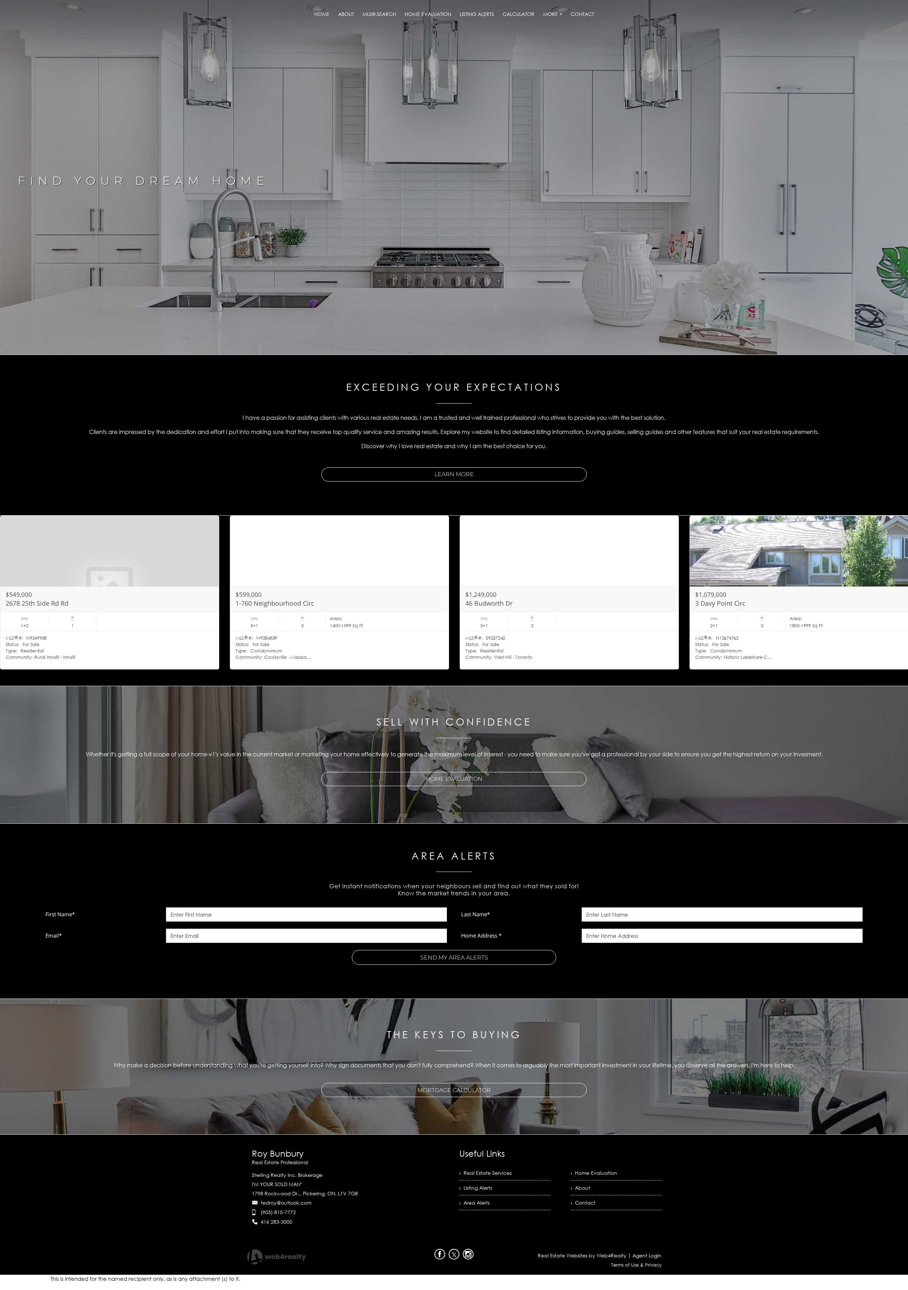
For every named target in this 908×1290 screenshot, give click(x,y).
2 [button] (450, 352)
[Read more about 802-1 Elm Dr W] (339, 592)
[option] (454, 177)
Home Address (481, 935)
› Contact (583, 1203)
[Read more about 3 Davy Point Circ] (109, 592)
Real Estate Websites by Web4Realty (582, 1255)
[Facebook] (439, 1254)
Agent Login (646, 1255)
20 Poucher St (715, 603)
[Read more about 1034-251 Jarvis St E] (569, 592)
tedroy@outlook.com (286, 1203)
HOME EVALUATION (454, 778)
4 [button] (466, 352)
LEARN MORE (454, 474)
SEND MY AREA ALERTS (454, 957)
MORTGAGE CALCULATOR (454, 1090)
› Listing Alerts (475, 1188)
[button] (890, 505)
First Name (60, 914)
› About (580, 1188)
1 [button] (442, 352)
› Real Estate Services (485, 1173)
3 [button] (458, 352)
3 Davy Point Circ (31, 603)
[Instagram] (468, 1254)
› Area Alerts (474, 1203)
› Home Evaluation (594, 1173)
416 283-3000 (276, 1222)
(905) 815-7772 (278, 1212)
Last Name (475, 914)
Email (53, 935)
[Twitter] (454, 1254)
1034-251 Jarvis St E (494, 603)
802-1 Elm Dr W (259, 603)
